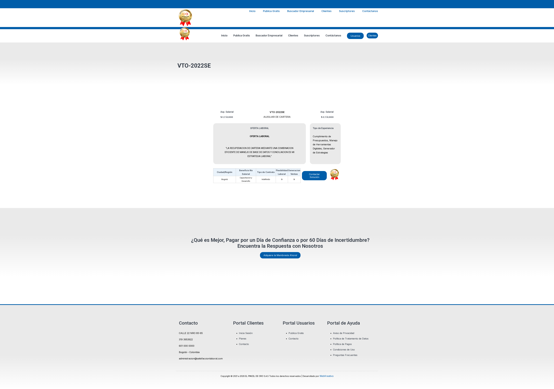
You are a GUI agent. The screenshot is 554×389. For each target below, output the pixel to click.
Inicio (252, 11)
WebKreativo (327, 376)
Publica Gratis (271, 11)
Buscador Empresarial (300, 11)
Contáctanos (370, 11)
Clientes (181, 3)
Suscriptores (347, 11)
